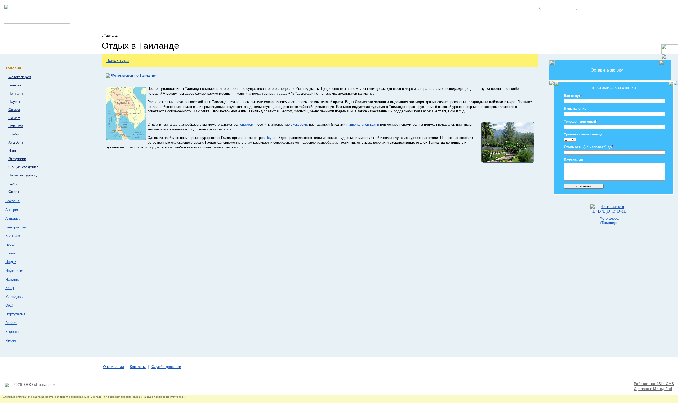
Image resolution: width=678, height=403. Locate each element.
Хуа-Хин (15, 142)
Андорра (12, 218)
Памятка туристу (22, 175)
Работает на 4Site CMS (654, 384)
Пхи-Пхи (15, 126)
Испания (12, 279)
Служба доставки (166, 367)
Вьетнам (12, 235)
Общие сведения (23, 167)
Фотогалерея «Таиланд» (610, 220)
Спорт (13, 192)
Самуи (14, 110)
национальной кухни (362, 124)
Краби (13, 134)
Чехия (10, 340)
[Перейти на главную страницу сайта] (37, 22)
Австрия (12, 209)
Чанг (12, 151)
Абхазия (12, 201)
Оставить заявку (607, 70)
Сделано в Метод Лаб (653, 389)
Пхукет (14, 102)
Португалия (15, 314)
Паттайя (15, 93)
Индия (10, 262)
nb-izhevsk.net (50, 396)
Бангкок (15, 85)
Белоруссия (15, 227)
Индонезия (14, 270)
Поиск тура (117, 60)
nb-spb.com (113, 396)
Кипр (9, 288)
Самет (14, 118)
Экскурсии (17, 159)
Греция (11, 244)
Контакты (138, 367)
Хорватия (13, 331)
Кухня (13, 183)
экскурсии (299, 124)
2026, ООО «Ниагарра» (34, 385)
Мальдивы (14, 296)
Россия (11, 323)
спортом (246, 124)
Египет (11, 253)
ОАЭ (9, 305)
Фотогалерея (19, 77)
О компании (113, 367)
